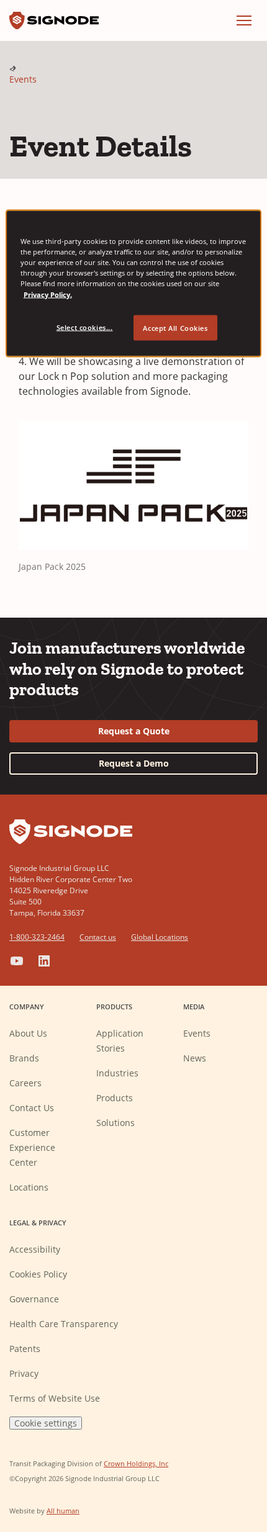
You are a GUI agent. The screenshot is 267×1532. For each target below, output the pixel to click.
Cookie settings (45, 1423)
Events (23, 79)
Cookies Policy (38, 1274)
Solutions (115, 1123)
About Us (28, 1033)
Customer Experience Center (32, 1147)
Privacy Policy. (48, 294)
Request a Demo (134, 763)
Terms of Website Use (54, 1398)
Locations (28, 1187)
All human (63, 1510)
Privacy (23, 1373)
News (194, 1058)
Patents (24, 1348)
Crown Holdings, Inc (136, 1463)
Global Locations (159, 937)
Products (114, 1098)
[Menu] (244, 20)
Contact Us (31, 1108)
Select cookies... (85, 326)
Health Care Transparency (63, 1324)
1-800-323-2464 (37, 937)
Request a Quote (134, 731)
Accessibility (34, 1249)
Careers (25, 1083)
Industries (117, 1073)
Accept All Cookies (175, 327)
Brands (24, 1058)
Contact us (97, 937)
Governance (34, 1299)
